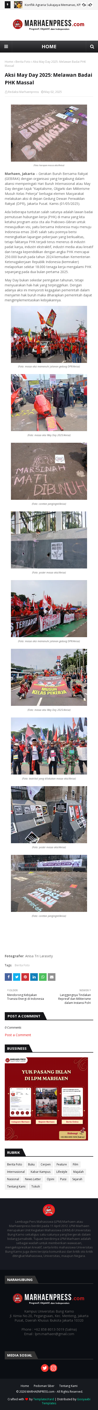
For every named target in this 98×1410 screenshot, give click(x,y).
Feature (62, 1164)
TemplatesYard (43, 1399)
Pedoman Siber (44, 1386)
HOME (49, 46)
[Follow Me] (45, 1370)
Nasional (13, 1179)
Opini (50, 1179)
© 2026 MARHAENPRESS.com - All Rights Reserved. (49, 1392)
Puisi (63, 1179)
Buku (31, 1164)
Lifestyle (61, 1172)
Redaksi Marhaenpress (23, 92)
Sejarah (77, 1179)
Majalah (78, 1172)
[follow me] (53, 1370)
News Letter (33, 1179)
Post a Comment (18, 1035)
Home (9, 62)
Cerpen (46, 1164)
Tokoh (35, 1186)
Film (75, 1164)
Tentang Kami (16, 1186)
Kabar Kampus (40, 1172)
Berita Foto (22, 62)
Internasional (16, 1172)
